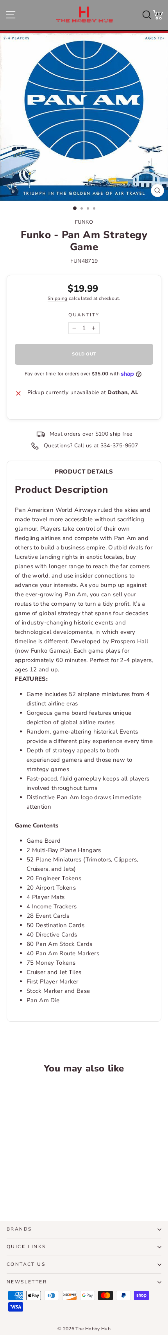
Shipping (58, 298)
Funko (84, 222)
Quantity (83, 315)
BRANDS (19, 1229)
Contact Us (26, 1264)
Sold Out (36, 1186)
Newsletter (27, 1282)
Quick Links (26, 1246)
